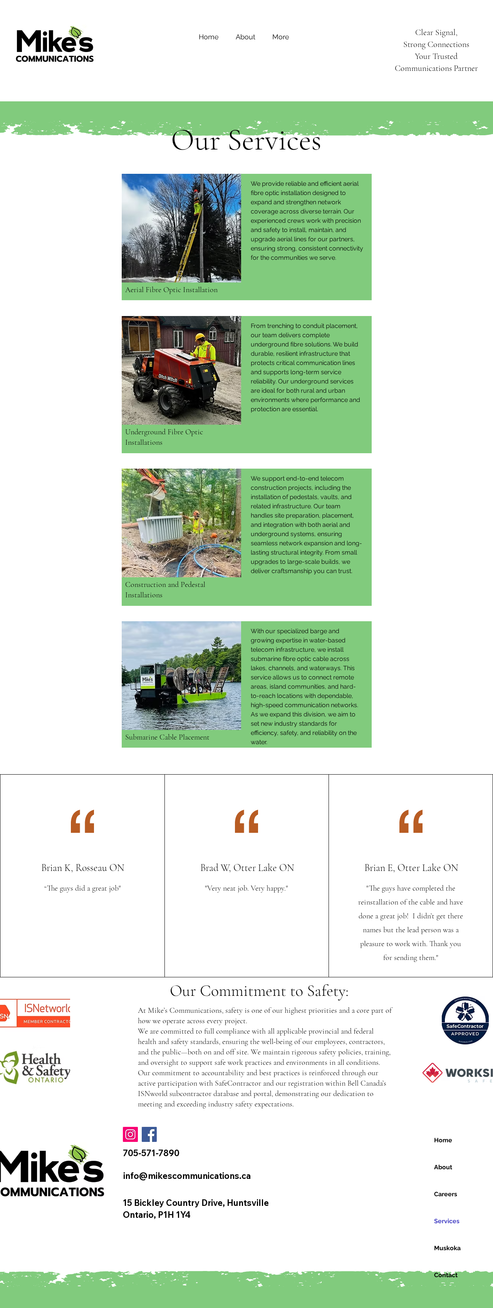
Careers (445, 1194)
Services (446, 1221)
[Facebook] (149, 1134)
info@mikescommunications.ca (187, 1175)
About (443, 1167)
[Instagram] (130, 1134)
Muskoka (447, 1248)
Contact (446, 1275)
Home (443, 1140)
